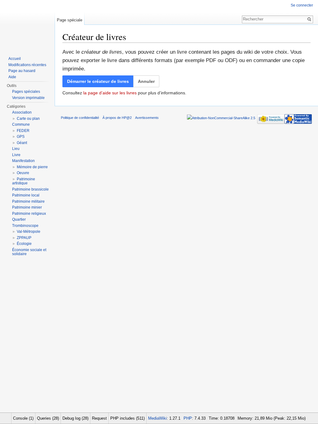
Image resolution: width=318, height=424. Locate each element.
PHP (188, 418)
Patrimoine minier (27, 207)
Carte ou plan (28, 118)
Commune (21, 124)
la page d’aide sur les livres (110, 92)
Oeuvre (23, 173)
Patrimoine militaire (28, 201)
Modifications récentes (27, 65)
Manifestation (23, 161)
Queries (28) (48, 418)
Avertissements (147, 118)
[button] (146, 81)
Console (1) (23, 418)
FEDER (23, 131)
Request (99, 418)
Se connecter (302, 5)
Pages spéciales (26, 91)
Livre (16, 155)
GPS (21, 136)
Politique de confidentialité (80, 118)
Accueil (14, 58)
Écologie (24, 243)
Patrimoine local (25, 195)
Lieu (16, 149)
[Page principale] (27, 25)
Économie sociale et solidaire (29, 252)
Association (22, 112)
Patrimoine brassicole (30, 189)
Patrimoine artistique (23, 181)
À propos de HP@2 (117, 118)
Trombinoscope (25, 225)
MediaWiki (157, 418)
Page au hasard (21, 71)
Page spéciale (69, 20)
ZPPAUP (24, 238)
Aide (12, 77)
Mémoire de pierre (32, 167)
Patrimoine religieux (29, 213)
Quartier (19, 219)
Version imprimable (28, 98)
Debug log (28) (75, 418)
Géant (22, 143)
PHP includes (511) (127, 418)
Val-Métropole (28, 231)
